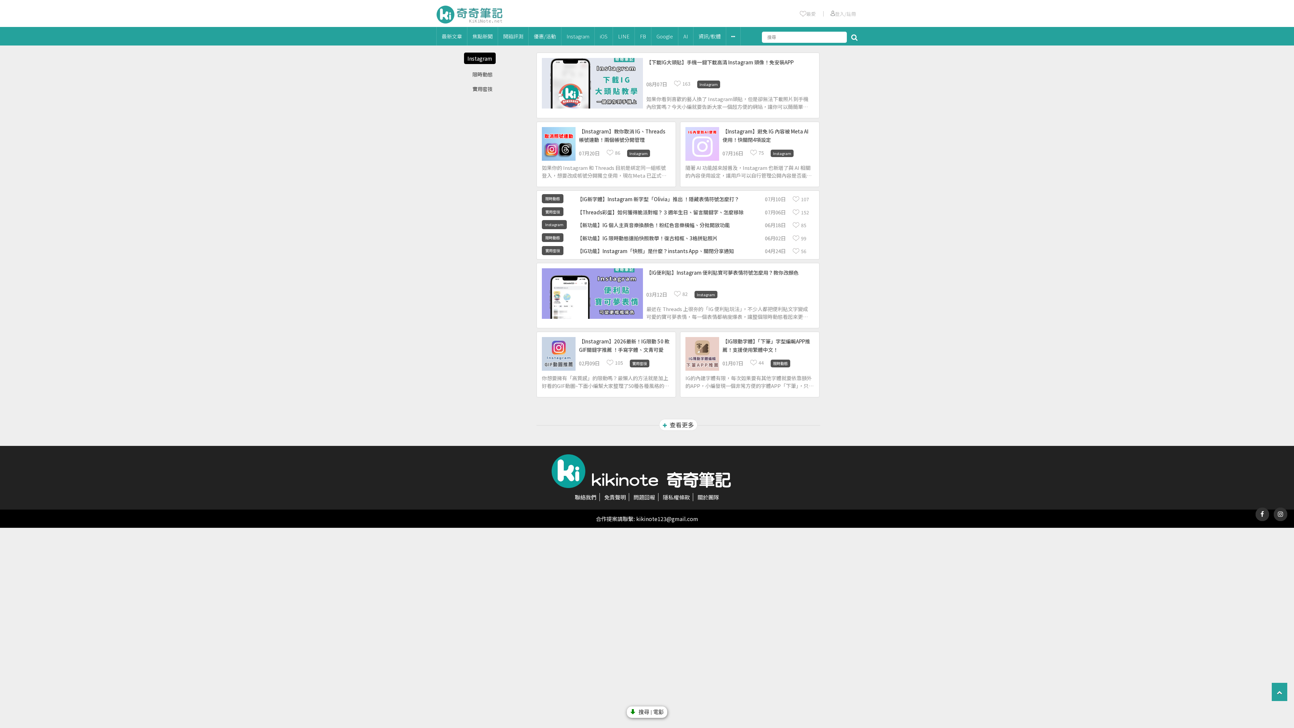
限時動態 (482, 74)
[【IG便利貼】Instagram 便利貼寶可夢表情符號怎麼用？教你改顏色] (727, 286)
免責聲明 (615, 497)
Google (664, 36)
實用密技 (482, 88)
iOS (604, 36)
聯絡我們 (585, 497)
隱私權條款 (676, 497)
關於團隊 (708, 497)
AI (685, 36)
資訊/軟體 (710, 36)
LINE (623, 36)
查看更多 (682, 424)
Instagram (577, 36)
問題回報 (644, 497)
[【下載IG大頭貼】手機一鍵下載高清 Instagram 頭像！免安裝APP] (727, 76)
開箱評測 (513, 36)
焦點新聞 (482, 36)
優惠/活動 (545, 36)
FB (643, 36)
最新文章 (452, 36)
